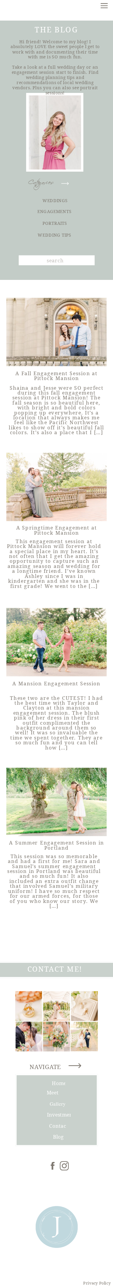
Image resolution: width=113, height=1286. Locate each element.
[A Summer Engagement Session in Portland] (56, 802)
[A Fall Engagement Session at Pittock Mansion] (56, 332)
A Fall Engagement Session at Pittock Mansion (56, 376)
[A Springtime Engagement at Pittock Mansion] (56, 487)
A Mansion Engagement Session (56, 683)
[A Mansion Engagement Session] (56, 642)
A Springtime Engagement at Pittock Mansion (56, 530)
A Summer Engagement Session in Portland (56, 845)
